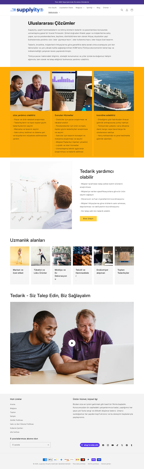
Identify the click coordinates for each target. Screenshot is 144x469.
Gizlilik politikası (93, 464)
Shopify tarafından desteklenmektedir (58, 464)
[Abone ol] (48, 445)
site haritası (14, 432)
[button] (79, 7)
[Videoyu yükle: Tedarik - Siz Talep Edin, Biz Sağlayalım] (72, 343)
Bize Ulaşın (88, 218)
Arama (12, 404)
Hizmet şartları (106, 464)
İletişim (13, 416)
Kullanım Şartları (16, 428)
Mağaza (13, 408)
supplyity (42, 464)
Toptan (13, 412)
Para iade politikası (79, 464)
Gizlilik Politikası (16, 420)
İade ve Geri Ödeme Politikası (22, 424)
